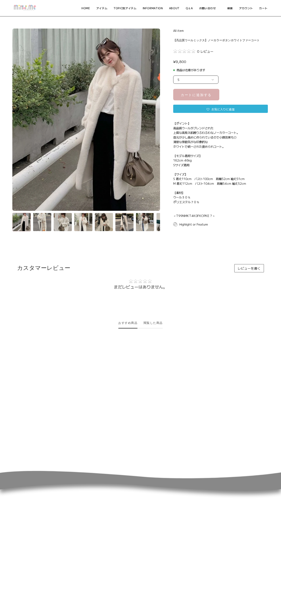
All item (178, 31)
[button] (124, 8)
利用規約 (217, 541)
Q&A (107, 514)
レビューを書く (249, 268)
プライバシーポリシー (227, 528)
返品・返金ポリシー (226, 514)
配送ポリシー (221, 521)
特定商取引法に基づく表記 (230, 534)
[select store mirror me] (24, 8)
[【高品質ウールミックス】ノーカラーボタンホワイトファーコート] (21, 222)
